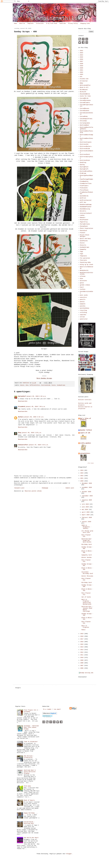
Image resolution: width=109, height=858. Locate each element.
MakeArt (82, 217)
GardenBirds (84, 196)
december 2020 (87, 483)
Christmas (83, 121)
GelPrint (83, 198)
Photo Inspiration (86, 228)
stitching (83, 312)
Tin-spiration (85, 258)
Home (15, 23)
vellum (82, 317)
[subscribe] (47, 723)
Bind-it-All (84, 87)
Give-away (27, 786)
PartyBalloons (85, 224)
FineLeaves (84, 188)
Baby (81, 83)
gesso (82, 283)
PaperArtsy (84, 222)
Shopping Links (85, 23)
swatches (83, 314)
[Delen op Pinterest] (51, 383)
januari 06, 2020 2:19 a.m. (34, 417)
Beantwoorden (22, 401)
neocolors (83, 297)
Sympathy (83, 249)
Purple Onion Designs (84, 235)
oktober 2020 (86, 491)
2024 (82, 470)
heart (82, 287)
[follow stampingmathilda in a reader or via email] (79, 40)
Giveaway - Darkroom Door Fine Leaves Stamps (31, 727)
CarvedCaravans (85, 100)
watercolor (84, 319)
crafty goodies (85, 443)
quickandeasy (84, 308)
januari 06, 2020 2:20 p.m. (32, 432)
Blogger (69, 854)
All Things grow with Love (87, 531)
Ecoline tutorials (84, 399)
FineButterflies (85, 183)
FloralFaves (84, 190)
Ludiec (82, 215)
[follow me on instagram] (79, 43)
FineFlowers (84, 186)
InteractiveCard (85, 213)
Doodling (83, 162)
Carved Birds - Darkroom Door (29, 822)
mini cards (84, 295)
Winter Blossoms (87, 576)
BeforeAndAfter (85, 85)
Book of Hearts (29, 800)
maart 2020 (86, 515)
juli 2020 (85, 504)
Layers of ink (85, 433)
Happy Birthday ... (31, 813)
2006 (82, 668)
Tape (81, 254)
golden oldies (85, 285)
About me (22, 23)
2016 (81, 59)
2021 (81, 70)
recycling (83, 310)
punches (82, 306)
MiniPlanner (84, 219)
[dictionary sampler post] (86, 385)
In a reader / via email (52, 709)
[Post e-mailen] (40, 382)
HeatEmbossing (85, 209)
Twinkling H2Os (85, 262)
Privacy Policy (73, 23)
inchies (82, 289)
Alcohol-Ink (84, 79)
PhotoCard (83, 230)
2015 (81, 57)
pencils (82, 299)
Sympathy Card (87, 555)
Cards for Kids (85, 96)
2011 (82, 655)
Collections (40, 23)
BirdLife (83, 92)
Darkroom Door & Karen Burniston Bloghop (30, 772)
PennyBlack (84, 226)
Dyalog (82, 164)
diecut (22, 385)
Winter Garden (87, 557)
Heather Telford (86, 430)
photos (82, 301)
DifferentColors (35, 385)
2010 (82, 657)
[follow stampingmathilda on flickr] (86, 40)
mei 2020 (85, 509)
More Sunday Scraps (44, 378)
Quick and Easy (85, 238)
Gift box (83, 202)
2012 (81, 50)
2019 (81, 66)
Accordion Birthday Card (87, 572)
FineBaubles (84, 181)
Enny (19, 432)
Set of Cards (86, 597)
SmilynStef (22, 396)
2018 (81, 63)
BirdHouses (84, 89)
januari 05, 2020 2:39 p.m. (36, 396)
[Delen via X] (48, 383)
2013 (81, 53)
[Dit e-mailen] (45, 383)
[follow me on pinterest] (83, 40)
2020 (81, 68)
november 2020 (87, 487)
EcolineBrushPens (86, 171)
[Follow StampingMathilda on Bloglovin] (49, 714)
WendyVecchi (84, 270)
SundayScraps (61, 385)
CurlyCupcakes (85, 123)
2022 (81, 72)
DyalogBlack (84, 167)
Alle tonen (91, 463)
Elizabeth (21, 406)
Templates (30, 23)
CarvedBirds (84, 98)
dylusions (83, 280)
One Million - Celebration (29, 756)
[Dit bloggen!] (46, 383)
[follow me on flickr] (54, 723)
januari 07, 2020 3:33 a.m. (39, 445)
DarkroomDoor (84, 125)
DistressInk (84, 144)
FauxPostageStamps (86, 179)
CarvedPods (84, 116)
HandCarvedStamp (85, 204)
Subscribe (63, 23)
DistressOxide (45, 385)
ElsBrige (83, 173)
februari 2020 (87, 517)
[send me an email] (86, 43)
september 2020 (87, 496)
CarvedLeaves (84, 110)
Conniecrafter (23, 445)
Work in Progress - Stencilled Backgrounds (86, 602)
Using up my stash (86, 264)
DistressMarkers (85, 146)
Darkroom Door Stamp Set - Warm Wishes (87, 540)
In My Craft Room (51, 23)
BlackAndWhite (85, 94)
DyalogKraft (84, 169)
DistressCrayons (85, 142)
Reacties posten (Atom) (33, 491)
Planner (82, 232)
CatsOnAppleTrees (86, 118)
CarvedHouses (84, 108)
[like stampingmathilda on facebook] (83, 43)
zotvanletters (85, 453)
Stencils (83, 245)
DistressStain (85, 160)
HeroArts (83, 211)
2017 (81, 61)
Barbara (21, 417)
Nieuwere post (19, 488)
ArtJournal (84, 81)
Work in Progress (85, 626)
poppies (82, 304)
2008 (82, 663)
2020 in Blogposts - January (86, 527)
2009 (82, 660)
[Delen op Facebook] (49, 383)
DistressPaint (85, 154)
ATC (81, 76)
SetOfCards (84, 241)
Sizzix (54, 385)
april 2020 (86, 512)
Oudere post (70, 488)
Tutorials (83, 260)
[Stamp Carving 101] (86, 673)
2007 (82, 665)
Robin (83, 630)
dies (27, 385)
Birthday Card (87, 544)
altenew (82, 276)
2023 (81, 74)
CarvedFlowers (85, 102)
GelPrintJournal (85, 200)
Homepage (45, 488)
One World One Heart (31, 837)
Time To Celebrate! (31, 741)
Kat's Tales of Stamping (85, 419)
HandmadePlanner (85, 206)
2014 (81, 55)
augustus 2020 (87, 500)
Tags (81, 251)
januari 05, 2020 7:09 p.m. (35, 406)
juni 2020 (85, 507)
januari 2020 (86, 521)
